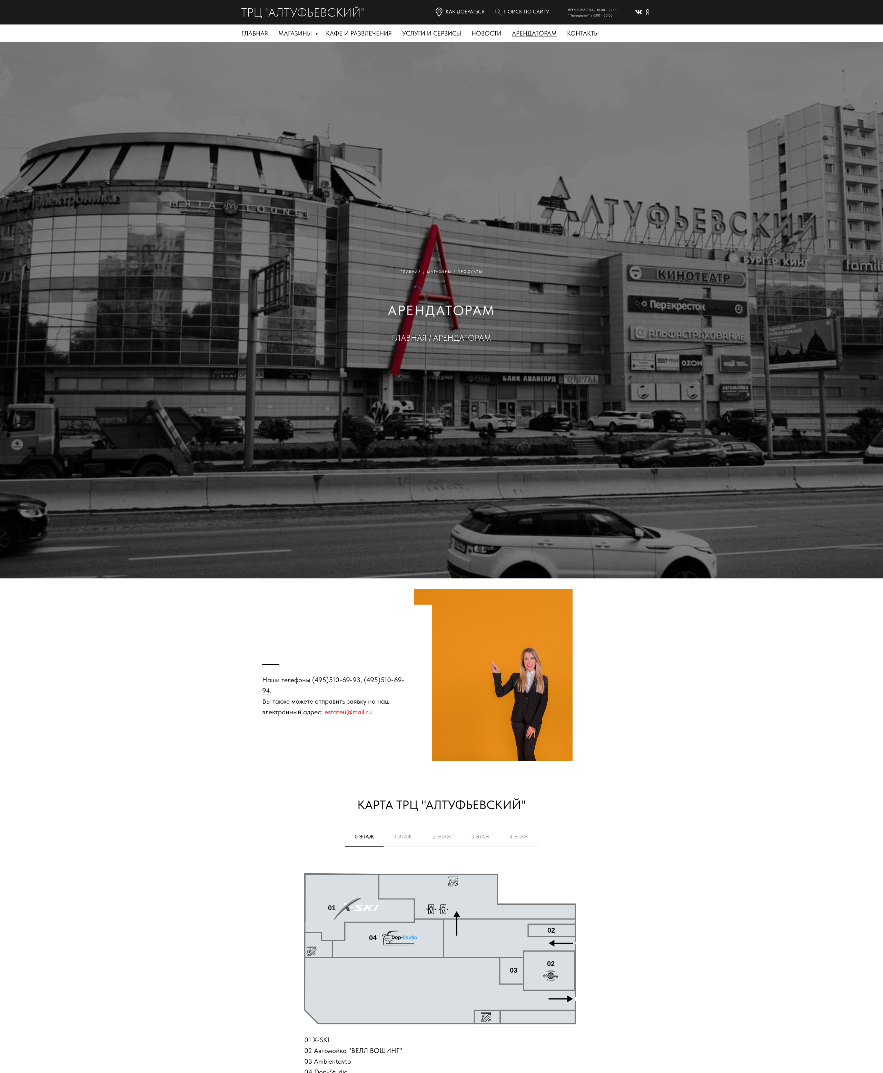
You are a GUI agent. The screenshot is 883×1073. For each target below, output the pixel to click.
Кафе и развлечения (359, 33)
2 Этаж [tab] (441, 836)
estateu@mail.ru (348, 712)
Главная (254, 33)
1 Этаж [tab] (403, 836)
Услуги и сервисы (431, 33)
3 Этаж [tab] (480, 836)
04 (373, 938)
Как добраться (465, 12)
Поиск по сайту (526, 12)
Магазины (296, 33)
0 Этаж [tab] (364, 836)
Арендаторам (534, 33)
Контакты (583, 33)
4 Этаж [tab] (518, 836)
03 (513, 970)
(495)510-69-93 (336, 680)
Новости (487, 33)
